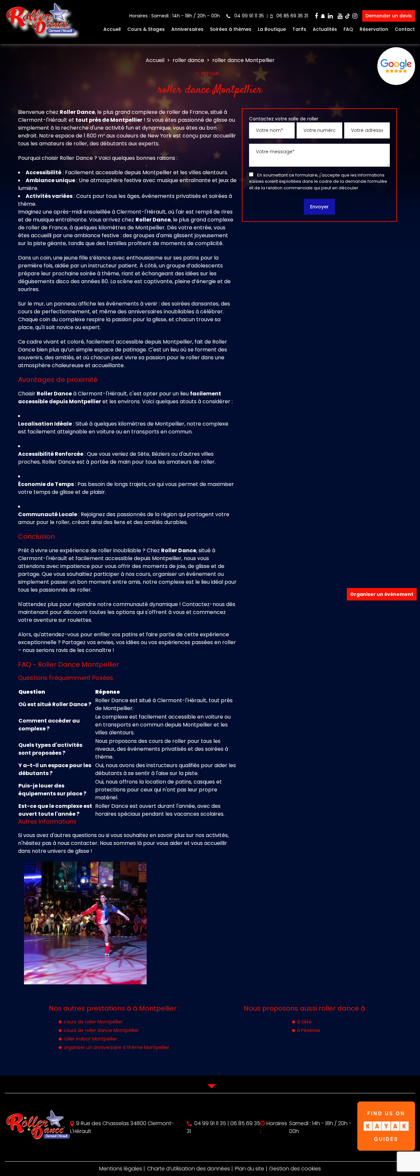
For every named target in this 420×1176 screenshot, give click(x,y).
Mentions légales (120, 1168)
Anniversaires (187, 29)
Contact (405, 29)
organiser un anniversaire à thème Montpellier (116, 1047)
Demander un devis (389, 15)
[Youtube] (340, 15)
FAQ (348, 29)
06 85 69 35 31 (291, 15)
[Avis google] (396, 66)
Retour (210, 73)
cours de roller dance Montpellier (101, 1030)
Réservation (374, 29)
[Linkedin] (330, 15)
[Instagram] (354, 15)
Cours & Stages (146, 29)
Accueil (112, 29)
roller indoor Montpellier (90, 1039)
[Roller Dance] (40, 36)
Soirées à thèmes (230, 29)
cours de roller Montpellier (93, 1021)
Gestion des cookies (295, 1168)
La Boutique (272, 29)
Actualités (325, 29)
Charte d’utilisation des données (188, 1168)
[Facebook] (316, 15)
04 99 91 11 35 (248, 15)
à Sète (304, 1021)
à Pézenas (308, 1030)
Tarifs (299, 29)
